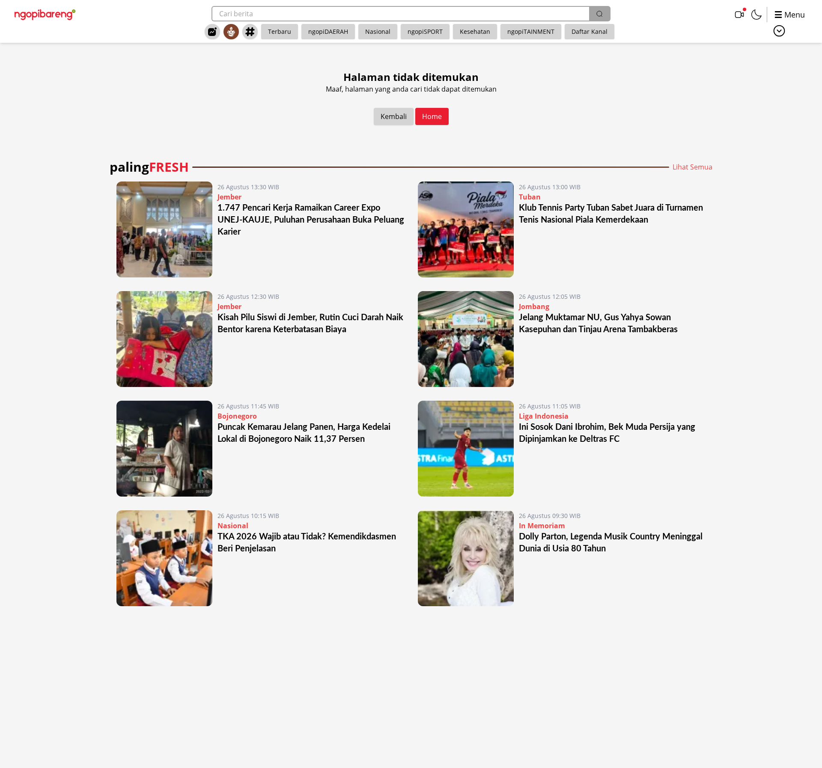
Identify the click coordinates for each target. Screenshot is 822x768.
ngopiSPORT (425, 31)
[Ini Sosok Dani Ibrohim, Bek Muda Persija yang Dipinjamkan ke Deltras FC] (466, 449)
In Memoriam (542, 525)
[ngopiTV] (739, 14)
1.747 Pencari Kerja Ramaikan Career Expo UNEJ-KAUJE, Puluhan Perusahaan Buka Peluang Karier (310, 220)
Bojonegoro (237, 416)
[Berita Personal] (231, 31)
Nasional (377, 31)
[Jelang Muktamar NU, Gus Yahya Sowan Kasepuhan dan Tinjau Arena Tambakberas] (466, 339)
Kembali (394, 116)
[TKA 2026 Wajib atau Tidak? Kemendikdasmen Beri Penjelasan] (164, 558)
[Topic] (250, 31)
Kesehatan (475, 31)
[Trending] (212, 31)
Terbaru (279, 31)
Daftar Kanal (590, 31)
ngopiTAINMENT (530, 31)
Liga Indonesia (544, 416)
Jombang (534, 306)
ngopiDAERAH (328, 31)
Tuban (530, 197)
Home (432, 116)
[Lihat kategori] (779, 30)
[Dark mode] (756, 14)
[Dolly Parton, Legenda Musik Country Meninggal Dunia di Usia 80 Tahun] (466, 558)
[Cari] (599, 14)
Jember (229, 197)
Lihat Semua (692, 167)
